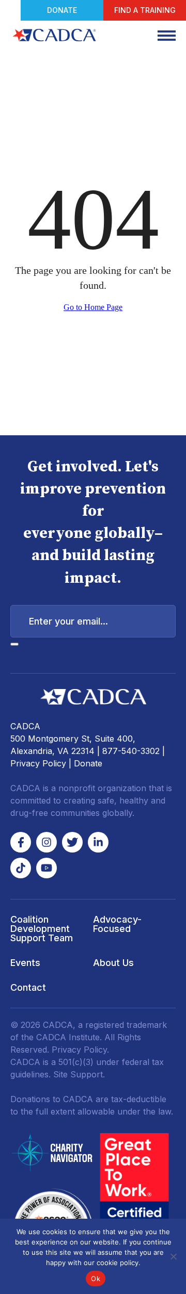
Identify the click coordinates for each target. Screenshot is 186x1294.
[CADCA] (54, 35)
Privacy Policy (38, 763)
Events (25, 962)
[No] (173, 1256)
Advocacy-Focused (117, 924)
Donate (62, 10)
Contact (28, 987)
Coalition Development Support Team (41, 928)
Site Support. (79, 1074)
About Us (113, 962)
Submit (14, 644)
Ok (95, 1278)
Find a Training (145, 10)
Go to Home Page (93, 307)
